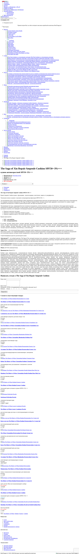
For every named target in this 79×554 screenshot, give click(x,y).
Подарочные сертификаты (11, 538)
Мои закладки (7, 548)
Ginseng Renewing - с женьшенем (34, 110)
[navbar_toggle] (2, 26)
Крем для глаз (19, 137)
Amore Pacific (18, 30)
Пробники (6, 148)
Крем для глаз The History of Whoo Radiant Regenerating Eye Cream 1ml (20, 421)
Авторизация (10, 12)
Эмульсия (16, 133)
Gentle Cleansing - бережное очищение (38, 103)
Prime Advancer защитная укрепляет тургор (42, 58)
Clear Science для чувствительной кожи (39, 68)
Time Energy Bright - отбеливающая (35, 82)
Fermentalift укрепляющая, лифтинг (36, 76)
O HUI (13, 47)
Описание (6, 187)
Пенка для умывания (24, 123)
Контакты (6, 532)
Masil (12, 44)
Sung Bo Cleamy (20, 51)
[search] (15, 18)
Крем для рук (18, 141)
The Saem (15, 54)
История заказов (8, 547)
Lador (12, 41)
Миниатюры (7, 149)
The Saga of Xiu (17, 175)
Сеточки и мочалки (23, 127)
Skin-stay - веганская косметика (32, 83)
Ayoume (14, 32)
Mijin (12, 46)
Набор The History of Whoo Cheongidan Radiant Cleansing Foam (18, 361)
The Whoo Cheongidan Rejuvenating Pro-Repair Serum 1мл (17, 433)
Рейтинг (3, 288)
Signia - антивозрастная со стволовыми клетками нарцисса (54, 117)
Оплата (6, 5)
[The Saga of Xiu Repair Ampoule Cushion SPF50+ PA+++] (19, 160)
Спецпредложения (9, 539)
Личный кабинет (8, 545)
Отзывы (6, 534)
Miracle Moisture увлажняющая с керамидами (44, 61)
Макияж (6, 147)
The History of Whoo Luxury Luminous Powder (13, 409)
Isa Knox (11, 40)
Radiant (17, 513)
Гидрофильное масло (24, 122)
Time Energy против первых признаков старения (46, 80)
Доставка (6, 522)
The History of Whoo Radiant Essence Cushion (13, 385)
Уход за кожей (7, 130)
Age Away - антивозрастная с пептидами (40, 115)
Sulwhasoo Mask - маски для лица (34, 104)
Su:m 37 (6, 72)
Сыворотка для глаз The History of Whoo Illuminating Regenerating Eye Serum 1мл (23, 313)
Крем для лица (20, 136)
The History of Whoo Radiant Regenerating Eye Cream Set (16, 480)
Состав (5, 188)
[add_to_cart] (1, 309)
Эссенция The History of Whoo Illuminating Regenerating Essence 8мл (19, 457)
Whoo (5, 85)
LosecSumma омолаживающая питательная (42, 75)
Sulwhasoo (16, 50)
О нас (5, 519)
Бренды (6, 29)
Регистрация (10, 14)
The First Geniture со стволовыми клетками (41, 57)
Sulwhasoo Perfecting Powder (8, 397)
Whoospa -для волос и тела (29, 100)
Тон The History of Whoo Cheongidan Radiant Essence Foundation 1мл (20, 325)
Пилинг (14, 124)
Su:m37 (14, 48)
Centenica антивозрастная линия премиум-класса (47, 73)
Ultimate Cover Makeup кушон (32, 71)
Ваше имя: (3, 279)
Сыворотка (17, 134)
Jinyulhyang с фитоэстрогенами (32, 93)
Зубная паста (18, 126)
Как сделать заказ (8, 521)
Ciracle (13, 33)
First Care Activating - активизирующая (38, 105)
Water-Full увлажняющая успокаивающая (41, 78)
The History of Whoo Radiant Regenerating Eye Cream (15, 301)
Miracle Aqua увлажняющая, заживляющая (41, 62)
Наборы (6, 151)
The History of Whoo (24, 53)
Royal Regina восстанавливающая (35, 98)
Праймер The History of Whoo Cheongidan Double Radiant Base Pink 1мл (20, 373)
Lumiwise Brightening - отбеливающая (38, 108)
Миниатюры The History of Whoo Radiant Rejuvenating (16, 469)
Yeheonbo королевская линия (31, 86)
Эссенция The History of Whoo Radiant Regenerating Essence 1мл (18, 349)
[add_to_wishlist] (2, 309)
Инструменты (19, 129)
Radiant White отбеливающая (30, 97)
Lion (11, 43)
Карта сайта (7, 535)
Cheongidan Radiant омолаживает (34, 92)
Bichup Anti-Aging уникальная (32, 90)
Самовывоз (7, 4)
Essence (21, 513)
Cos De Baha (18, 36)
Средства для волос (23, 142)
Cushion (26, 513)
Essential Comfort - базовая (29, 107)
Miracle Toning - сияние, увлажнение (37, 64)
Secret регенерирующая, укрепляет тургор (41, 79)
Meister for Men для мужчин (30, 69)
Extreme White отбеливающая (31, 65)
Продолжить (4, 291)
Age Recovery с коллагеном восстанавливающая (46, 60)
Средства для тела (22, 140)
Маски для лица (20, 138)
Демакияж (11, 120)
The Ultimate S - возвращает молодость (38, 111)
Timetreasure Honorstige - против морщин (40, 112)
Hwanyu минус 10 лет (25, 87)
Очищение (6, 118)
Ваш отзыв (3, 285)
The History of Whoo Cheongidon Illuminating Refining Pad (16, 337)
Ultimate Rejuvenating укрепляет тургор (38, 89)
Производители (8, 537)
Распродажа (7, 152)
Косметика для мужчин (26, 145)
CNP (11, 35)
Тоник (13, 131)
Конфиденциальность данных (11, 526)
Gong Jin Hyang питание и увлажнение (39, 94)
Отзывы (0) (7, 190)
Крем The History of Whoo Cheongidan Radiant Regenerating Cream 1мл (20, 445)
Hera (11, 37)
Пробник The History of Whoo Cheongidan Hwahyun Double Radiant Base (21, 504)
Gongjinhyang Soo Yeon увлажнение (36, 96)
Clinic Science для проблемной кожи (36, 66)
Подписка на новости (9, 550)
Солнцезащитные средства (29, 144)
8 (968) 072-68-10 (8, 8)
